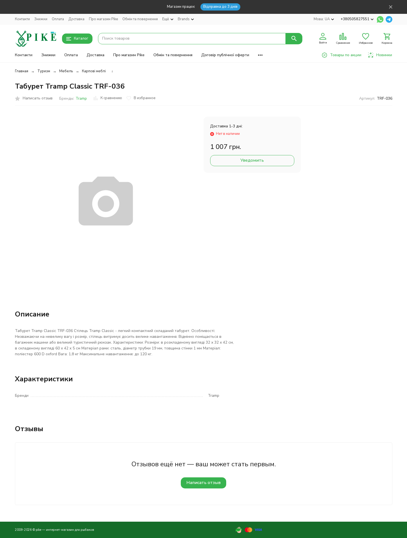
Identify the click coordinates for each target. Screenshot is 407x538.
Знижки (40, 19)
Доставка (76, 19)
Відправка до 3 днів (220, 6)
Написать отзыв (203, 483)
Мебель (66, 71)
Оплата (58, 19)
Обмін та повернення (140, 19)
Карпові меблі (94, 71)
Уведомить (252, 160)
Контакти (22, 19)
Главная (21, 71)
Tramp (81, 98)
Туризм (43, 71)
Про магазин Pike (103, 19)
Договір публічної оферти (225, 55)
